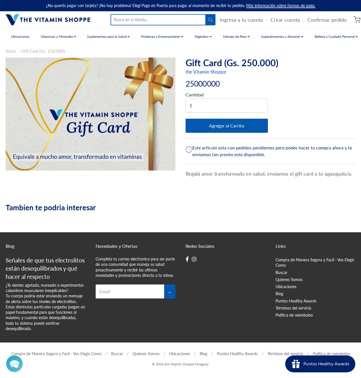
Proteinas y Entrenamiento (161, 36)
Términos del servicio (293, 308)
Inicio (11, 51)
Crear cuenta (285, 20)
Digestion (202, 36)
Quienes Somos (289, 279)
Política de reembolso (294, 315)
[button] (14, 363)
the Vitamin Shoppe (206, 72)
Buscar (281, 272)
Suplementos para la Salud (107, 36)
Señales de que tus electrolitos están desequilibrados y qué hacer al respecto (45, 268)
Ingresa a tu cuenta (241, 20)
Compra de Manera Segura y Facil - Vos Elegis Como (315, 262)
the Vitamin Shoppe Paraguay (186, 364)
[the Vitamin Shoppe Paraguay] (49, 19)
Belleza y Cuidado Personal (335, 36)
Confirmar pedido (327, 20)
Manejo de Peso (235, 36)
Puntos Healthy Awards (296, 301)
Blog (279, 293)
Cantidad (195, 94)
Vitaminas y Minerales (57, 36)
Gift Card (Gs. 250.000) (43, 51)
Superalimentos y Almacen (281, 36)
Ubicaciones (20, 36)
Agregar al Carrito (226, 125)
